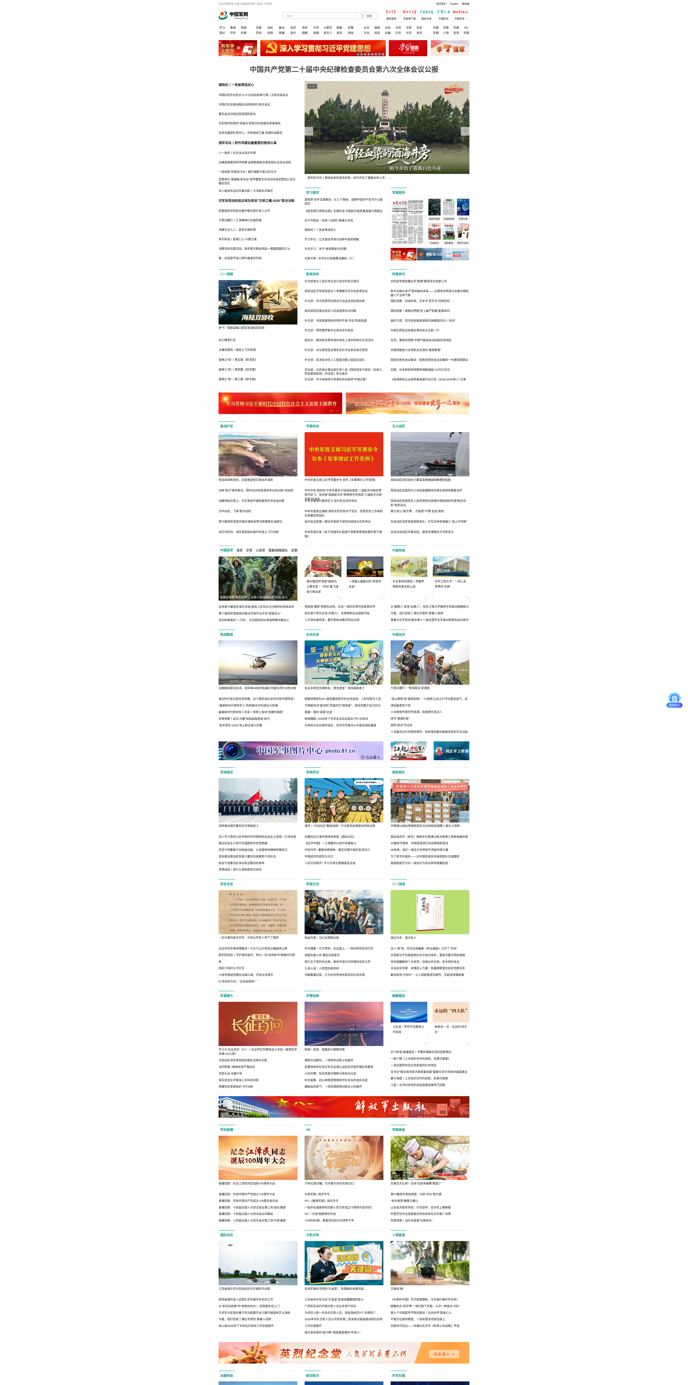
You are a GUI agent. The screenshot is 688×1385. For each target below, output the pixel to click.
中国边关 (398, 634)
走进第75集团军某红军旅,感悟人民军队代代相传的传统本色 (256, 607)
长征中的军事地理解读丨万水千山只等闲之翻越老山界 (253, 948)
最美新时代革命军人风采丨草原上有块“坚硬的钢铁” (251, 712)
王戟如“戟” (397, 1289)
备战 (282, 27)
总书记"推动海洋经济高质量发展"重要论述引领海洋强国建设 (429, 1072)
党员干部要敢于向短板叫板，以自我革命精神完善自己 (253, 850)
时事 (244, 33)
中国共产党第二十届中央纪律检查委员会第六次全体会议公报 (344, 69)
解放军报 (393, 12)
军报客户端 (409, 18)
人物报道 (398, 1235)
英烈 (339, 33)
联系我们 (441, 3)
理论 (222, 33)
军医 (446, 27)
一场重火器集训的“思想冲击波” (365, 583)
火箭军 (328, 27)
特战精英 (226, 634)
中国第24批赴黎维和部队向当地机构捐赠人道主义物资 (425, 826)
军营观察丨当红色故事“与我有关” (412, 1220)
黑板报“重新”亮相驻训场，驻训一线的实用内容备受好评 (340, 606)
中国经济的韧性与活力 (319, 856)
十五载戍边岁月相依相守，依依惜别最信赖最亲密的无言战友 (429, 732)
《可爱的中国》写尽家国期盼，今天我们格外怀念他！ (425, 1299)
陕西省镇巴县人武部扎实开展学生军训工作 (246, 1299)
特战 (351, 33)
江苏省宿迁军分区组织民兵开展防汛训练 (244, 1289)
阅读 (377, 33)
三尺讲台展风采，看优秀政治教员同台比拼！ (333, 620)
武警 (351, 27)
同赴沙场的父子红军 (231, 968)
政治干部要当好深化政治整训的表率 (241, 863)
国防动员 (226, 1235)
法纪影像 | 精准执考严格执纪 (237, 1067)
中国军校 (398, 550)
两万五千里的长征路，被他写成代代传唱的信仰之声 (338, 962)
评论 (233, 33)
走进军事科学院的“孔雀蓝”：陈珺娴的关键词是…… (337, 1289)
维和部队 (398, 772)
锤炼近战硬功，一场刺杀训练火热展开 (329, 1060)
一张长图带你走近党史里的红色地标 (413, 1065)
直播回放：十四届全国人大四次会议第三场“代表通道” (252, 1220)
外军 (409, 33)
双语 (456, 33)
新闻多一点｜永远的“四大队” (451, 1029)
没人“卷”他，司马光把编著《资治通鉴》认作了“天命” (424, 948)
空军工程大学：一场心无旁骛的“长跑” (450, 583)
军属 (436, 27)
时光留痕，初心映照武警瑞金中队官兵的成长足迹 (336, 1080)
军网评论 (312, 772)
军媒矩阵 (398, 192)
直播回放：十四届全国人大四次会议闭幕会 (246, 1214)
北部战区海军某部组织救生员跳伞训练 (243, 1060)
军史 (419, 27)
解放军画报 (410, 12)
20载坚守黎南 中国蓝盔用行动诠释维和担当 (419, 843)
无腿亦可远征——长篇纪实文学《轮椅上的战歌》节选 (425, 1326)
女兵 (366, 27)
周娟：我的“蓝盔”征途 (318, 712)
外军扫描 (398, 1375)
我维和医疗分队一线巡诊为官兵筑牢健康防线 (419, 863)
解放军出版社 (461, 12)
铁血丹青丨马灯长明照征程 (322, 938)
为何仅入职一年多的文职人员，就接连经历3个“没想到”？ (341, 1313)
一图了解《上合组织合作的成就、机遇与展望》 (421, 1058)
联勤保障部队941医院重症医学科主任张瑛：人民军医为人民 (343, 699)
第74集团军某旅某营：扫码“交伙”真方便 (416, 1194)
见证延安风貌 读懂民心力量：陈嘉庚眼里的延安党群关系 (428, 968)
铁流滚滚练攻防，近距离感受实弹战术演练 (246, 480)
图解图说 (398, 995)
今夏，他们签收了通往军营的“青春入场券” (417, 613)
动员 (398, 27)
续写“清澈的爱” (400, 718)
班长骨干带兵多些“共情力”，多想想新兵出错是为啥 (337, 613)
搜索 (369, 16)
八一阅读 (398, 884)
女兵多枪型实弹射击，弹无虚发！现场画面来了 (335, 688)
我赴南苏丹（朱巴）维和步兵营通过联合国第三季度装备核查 (429, 837)
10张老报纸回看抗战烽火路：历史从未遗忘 (246, 975)
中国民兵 (443, 18)
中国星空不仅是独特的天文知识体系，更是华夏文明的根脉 (428, 955)
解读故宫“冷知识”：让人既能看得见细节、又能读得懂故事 (427, 975)
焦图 (244, 27)
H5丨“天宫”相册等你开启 (320, 1214)
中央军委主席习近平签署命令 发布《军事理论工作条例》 (341, 480)
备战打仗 (226, 426)
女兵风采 (312, 634)
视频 (270, 33)
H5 (466, 27)
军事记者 (444, 12)
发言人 (328, 33)
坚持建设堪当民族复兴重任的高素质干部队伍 (247, 856)
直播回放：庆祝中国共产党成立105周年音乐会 (248, 1201)
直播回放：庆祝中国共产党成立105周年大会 (247, 1194)
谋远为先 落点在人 (403, 938)
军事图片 (226, 995)
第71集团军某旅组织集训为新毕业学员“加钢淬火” (250, 613)
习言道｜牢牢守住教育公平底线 (408, 1029)
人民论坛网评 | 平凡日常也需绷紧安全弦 (330, 863)
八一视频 (226, 274)
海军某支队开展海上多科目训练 (239, 1080)
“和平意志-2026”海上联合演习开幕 (240, 725)
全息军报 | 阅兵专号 (317, 1194)
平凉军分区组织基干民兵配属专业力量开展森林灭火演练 (254, 1313)
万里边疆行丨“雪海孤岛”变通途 (410, 688)
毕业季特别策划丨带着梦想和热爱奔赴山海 (408, 583)
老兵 (419, 33)
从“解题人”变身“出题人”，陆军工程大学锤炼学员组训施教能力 (430, 606)
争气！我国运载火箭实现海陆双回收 (241, 328)
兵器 (388, 33)
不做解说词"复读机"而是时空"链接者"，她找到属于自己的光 (343, 705)
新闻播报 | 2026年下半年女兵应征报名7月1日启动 (336, 718)
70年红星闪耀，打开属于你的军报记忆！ (331, 1183)
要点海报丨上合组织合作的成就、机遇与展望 (419, 1078)
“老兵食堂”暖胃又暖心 (404, 1201)
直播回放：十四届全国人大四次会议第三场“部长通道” (252, 1207)
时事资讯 (398, 274)
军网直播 (226, 1129)
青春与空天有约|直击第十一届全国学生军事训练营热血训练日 (430, 620)
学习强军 (312, 192)
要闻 (233, 27)
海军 (305, 27)
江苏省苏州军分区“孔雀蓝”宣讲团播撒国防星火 (334, 1299)
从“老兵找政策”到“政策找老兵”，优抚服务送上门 (249, 1306)
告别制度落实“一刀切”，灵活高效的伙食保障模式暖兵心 (254, 620)
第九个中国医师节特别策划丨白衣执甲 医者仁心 (421, 1313)
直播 (282, 33)
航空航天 (312, 1375)
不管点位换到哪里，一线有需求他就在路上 (418, 1319)
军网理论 (226, 772)
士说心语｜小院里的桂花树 (322, 968)
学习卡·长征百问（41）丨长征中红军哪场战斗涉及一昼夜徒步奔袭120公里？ (258, 1051)
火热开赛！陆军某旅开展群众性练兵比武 (330, 1073)
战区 (270, 27)
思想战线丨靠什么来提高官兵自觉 (240, 869)
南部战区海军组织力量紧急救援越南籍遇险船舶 (421, 480)
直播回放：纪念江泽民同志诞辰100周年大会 (247, 1183)
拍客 (316, 33)
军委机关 (312, 426)
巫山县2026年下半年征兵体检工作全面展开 (246, 1326)
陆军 (293, 27)
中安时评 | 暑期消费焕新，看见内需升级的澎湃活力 (337, 850)
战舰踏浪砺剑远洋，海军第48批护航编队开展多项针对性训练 (257, 688)
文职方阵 (312, 1235)
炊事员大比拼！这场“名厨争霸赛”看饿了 (416, 1183)
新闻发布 (312, 274)
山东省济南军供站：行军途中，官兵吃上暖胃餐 (421, 1207)
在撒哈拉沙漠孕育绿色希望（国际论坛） (330, 837)
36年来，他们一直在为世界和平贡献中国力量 (419, 850)
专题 (466, 33)
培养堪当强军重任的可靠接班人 (239, 826)
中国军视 (459, 18)
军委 (259, 27)
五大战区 (398, 426)
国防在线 (426, 18)
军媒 (456, 27)
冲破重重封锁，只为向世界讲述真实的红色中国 (335, 975)
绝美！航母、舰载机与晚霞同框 (325, 1049)
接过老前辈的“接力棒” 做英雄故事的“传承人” (332, 1332)
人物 (446, 33)
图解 (305, 33)
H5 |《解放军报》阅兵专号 (321, 1201)
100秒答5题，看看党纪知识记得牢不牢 (329, 1220)
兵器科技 (226, 1375)
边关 (388, 27)
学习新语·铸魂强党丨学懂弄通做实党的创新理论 (421, 1052)
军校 (259, 33)
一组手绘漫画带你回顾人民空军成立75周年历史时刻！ (339, 1207)
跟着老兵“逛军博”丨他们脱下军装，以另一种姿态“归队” (425, 1306)
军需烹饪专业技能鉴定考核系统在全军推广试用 (421, 1214)
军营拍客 (312, 995)
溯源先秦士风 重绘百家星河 (322, 955)
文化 (366, 33)
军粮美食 (398, 1129)
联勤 (339, 27)
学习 (222, 27)
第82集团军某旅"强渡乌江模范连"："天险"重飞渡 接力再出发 (322, 586)
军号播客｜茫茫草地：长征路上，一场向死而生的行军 (339, 948)
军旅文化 (312, 884)
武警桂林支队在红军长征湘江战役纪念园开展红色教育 (339, 1067)
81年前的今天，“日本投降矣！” (238, 981)
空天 (398, 33)
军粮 (436, 33)
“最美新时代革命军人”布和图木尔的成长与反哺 (248, 705)
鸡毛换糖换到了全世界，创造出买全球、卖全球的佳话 (425, 962)
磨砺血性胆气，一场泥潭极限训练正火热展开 (333, 1086)
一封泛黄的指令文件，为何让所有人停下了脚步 (249, 937)
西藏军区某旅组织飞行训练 (236, 1086)
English (454, 3)
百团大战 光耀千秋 (230, 1073)
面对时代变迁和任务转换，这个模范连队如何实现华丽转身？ (257, 699)
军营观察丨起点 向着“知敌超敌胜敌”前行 (244, 718)
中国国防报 (427, 12)
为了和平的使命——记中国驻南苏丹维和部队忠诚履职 (425, 856)
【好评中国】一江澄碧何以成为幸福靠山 (330, 843)
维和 (377, 27)
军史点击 (226, 884)
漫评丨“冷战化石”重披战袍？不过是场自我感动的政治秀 (340, 826)
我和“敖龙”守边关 (401, 725)
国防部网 (391, 18)
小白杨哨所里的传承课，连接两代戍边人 (416, 712)
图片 (293, 33)
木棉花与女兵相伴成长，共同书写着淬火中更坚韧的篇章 (340, 725)
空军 (316, 27)
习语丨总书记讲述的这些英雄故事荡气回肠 (418, 1085)
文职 (409, 27)
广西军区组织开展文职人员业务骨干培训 (330, 1306)
